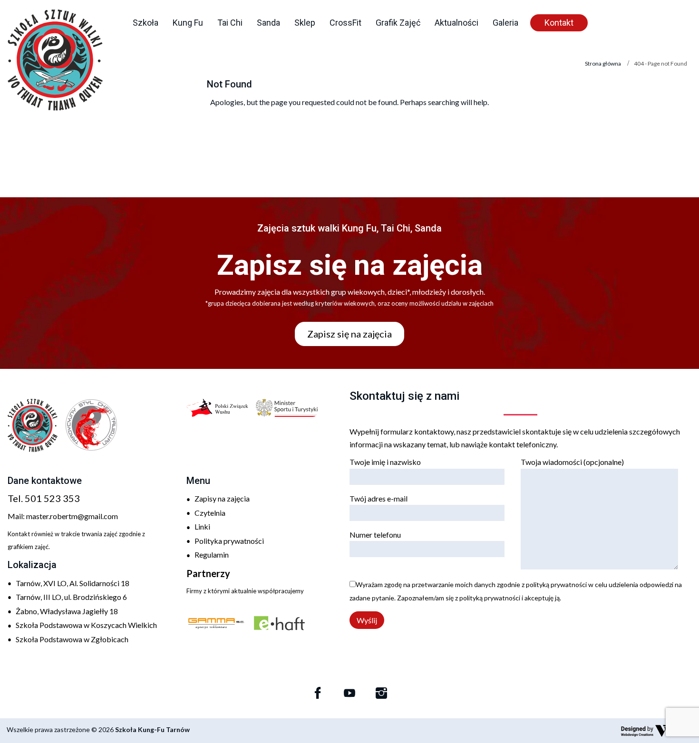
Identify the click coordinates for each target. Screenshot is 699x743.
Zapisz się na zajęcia (349, 333)
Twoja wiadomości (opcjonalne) (572, 461)
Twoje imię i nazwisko (385, 461)
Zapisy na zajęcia (222, 498)
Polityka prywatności (229, 540)
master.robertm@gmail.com (72, 516)
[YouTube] (349, 693)
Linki (202, 526)
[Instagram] (381, 693)
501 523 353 (52, 498)
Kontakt (558, 23)
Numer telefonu (375, 534)
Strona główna (603, 63)
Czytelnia (209, 512)
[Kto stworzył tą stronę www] (656, 730)
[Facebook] (317, 693)
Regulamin (211, 554)
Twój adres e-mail (379, 498)
